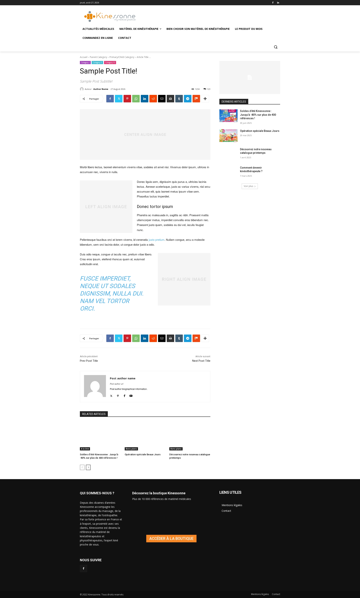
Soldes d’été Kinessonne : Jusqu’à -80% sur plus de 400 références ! (258, 115)
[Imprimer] (170, 98)
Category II (97, 62)
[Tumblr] (179, 98)
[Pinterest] (127, 98)
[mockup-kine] (171, 538)
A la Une (85, 448)
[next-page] (88, 467)
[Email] (162, 98)
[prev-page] (82, 467)
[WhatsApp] (136, 98)
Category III (110, 62)
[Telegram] (187, 98)
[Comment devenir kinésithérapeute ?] (228, 172)
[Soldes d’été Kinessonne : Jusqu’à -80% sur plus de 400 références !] (100, 436)
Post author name (122, 378)
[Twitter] (118, 98)
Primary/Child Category (122, 57)
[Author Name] (82, 89)
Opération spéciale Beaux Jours (142, 454)
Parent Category (98, 57)
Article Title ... (144, 57)
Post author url (116, 383)
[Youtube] (131, 394)
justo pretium (156, 240)
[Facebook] (273, 3)
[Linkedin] (278, 3)
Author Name (100, 89)
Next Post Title (201, 360)
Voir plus (248, 186)
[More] (205, 98)
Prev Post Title (89, 360)
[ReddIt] (153, 98)
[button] (275, 46)
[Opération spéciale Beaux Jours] (145, 436)
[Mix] (196, 98)
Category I (85, 62)
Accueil (83, 57)
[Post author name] (95, 386)
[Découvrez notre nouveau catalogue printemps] (189, 436)
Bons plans (131, 448)
